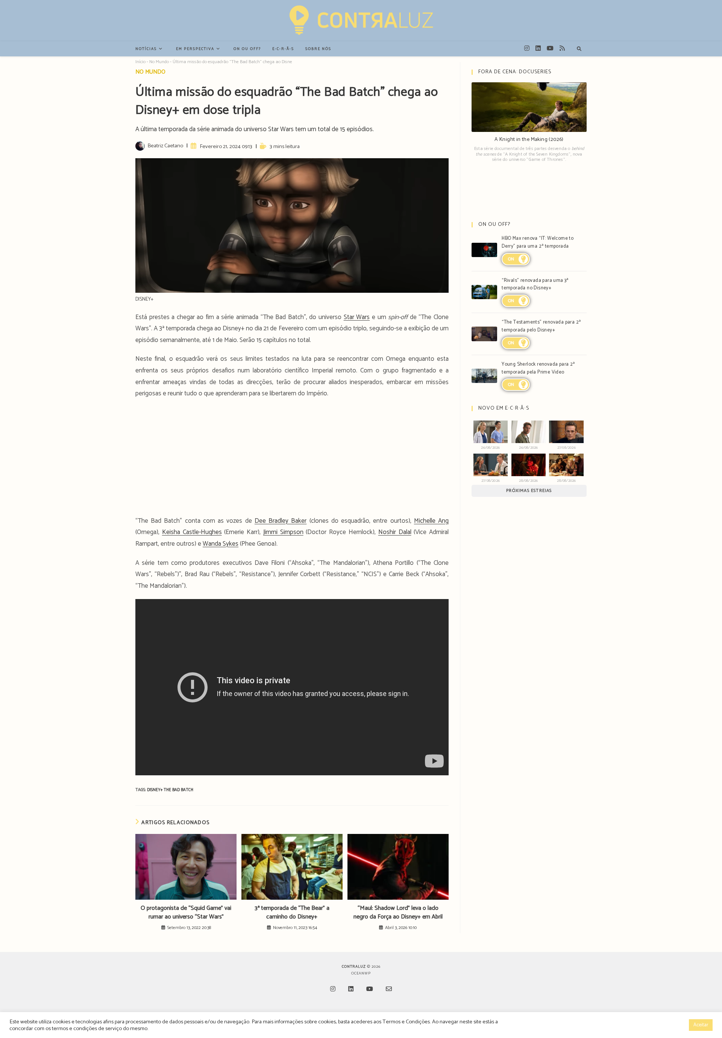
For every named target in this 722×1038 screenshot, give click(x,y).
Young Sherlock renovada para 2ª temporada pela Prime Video (538, 368)
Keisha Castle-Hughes (192, 532)
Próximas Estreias (529, 490)
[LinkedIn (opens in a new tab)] (538, 48)
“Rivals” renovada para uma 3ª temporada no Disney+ (535, 284)
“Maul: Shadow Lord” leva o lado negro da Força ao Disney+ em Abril (398, 912)
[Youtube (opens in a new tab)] (550, 48)
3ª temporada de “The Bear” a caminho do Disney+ (292, 912)
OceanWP (361, 973)
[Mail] (389, 989)
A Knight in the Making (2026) (529, 139)
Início (140, 61)
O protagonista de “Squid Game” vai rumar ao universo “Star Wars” (186, 912)
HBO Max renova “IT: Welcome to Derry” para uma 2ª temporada (537, 242)
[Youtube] (369, 989)
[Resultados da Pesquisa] (579, 49)
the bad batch (178, 790)
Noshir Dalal (394, 532)
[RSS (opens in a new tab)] (562, 48)
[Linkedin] (350, 989)
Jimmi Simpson (283, 532)
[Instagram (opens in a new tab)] (526, 48)
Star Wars (357, 317)
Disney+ (155, 790)
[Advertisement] (292, 459)
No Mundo (159, 61)
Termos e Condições (406, 1021)
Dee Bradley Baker (280, 521)
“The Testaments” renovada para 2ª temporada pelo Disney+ (541, 326)
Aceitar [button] (700, 1025)
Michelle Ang (431, 521)
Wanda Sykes (220, 544)
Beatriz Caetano (165, 145)
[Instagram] (332, 989)
